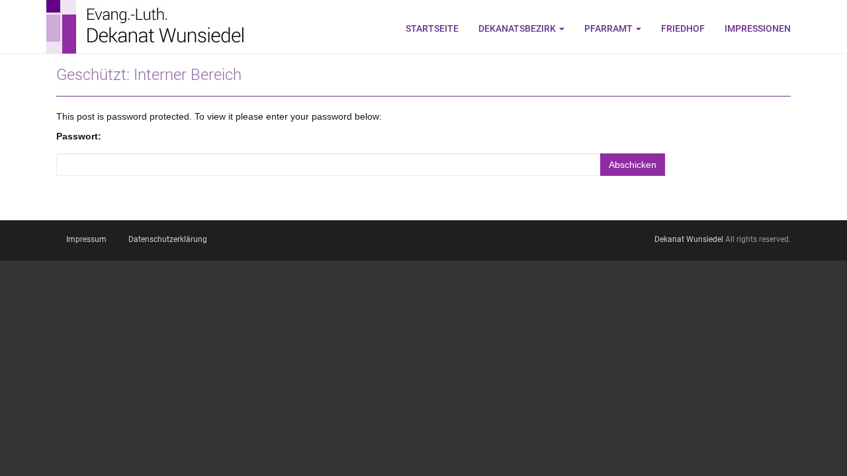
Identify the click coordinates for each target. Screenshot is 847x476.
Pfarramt (609, 28)
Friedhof (683, 28)
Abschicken (632, 164)
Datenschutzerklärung (167, 239)
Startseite (432, 28)
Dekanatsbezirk (518, 28)
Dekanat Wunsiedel (688, 239)
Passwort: (78, 136)
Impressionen (758, 28)
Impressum (86, 239)
